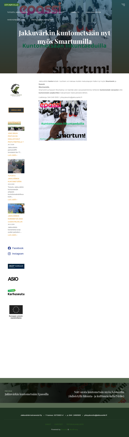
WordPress (73, 429)
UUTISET (14, 123)
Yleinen (64, 26)
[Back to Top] (121, 429)
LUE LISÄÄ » (12, 155)
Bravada (63, 429)
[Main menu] (123, 5)
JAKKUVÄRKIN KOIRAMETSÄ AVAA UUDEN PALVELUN (15, 219)
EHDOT (48, 424)
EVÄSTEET (59, 424)
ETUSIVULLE (12, 4)
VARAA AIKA (16, 110)
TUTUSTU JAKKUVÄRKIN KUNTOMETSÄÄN (14, 179)
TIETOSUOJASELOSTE (75, 424)
